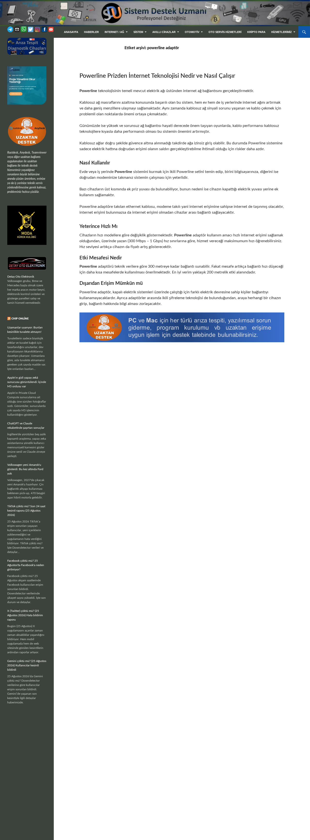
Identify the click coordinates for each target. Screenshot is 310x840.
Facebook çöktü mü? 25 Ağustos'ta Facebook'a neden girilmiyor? (25, 565)
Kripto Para (256, 32)
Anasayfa (71, 32)
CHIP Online (20, 318)
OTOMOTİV (192, 32)
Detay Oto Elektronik (20, 276)
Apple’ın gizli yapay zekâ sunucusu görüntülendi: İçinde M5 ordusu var (26, 382)
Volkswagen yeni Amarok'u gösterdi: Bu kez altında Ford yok (25, 469)
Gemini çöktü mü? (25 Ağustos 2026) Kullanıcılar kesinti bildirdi (26, 665)
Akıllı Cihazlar (164, 32)
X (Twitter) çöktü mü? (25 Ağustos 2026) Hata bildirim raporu (25, 615)
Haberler (91, 32)
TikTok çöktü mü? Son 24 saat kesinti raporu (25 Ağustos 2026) (26, 510)
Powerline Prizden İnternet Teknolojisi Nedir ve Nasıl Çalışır (157, 76)
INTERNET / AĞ (114, 32)
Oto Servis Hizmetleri (225, 32)
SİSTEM (138, 32)
